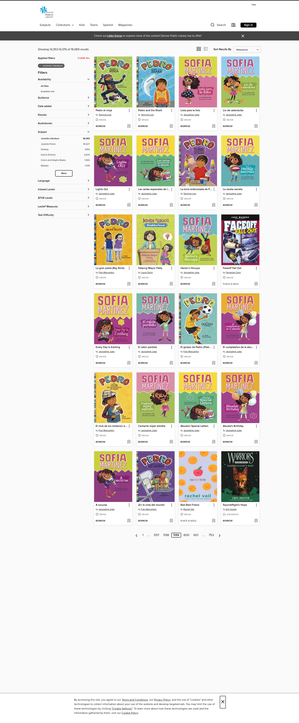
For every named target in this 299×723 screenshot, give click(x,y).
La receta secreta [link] (232, 189)
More (63, 173)
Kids (82, 25)
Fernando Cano (233, 272)
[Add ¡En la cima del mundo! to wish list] (171, 521)
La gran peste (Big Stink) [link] (110, 268)
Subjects (45, 25)
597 (156, 535)
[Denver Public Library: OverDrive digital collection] (46, 12)
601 (195, 535)
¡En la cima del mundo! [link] (151, 505)
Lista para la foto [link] (190, 110)
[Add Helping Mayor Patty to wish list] (171, 284)
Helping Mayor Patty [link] (150, 268)
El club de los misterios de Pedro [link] (111, 426)
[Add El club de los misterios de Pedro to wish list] (129, 442)
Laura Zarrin (147, 272)
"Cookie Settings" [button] (122, 708)
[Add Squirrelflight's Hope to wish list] (256, 521)
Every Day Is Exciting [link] (108, 347)
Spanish (108, 25)
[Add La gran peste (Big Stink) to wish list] (129, 284)
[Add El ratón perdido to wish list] (171, 363)
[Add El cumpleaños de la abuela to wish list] (256, 363)
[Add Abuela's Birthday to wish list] (256, 442)
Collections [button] (64, 25)
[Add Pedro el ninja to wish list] (129, 126)
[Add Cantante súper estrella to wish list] (171, 442)
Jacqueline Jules (191, 114)
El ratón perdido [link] (147, 347)
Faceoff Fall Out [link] (232, 268)
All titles (45, 86)
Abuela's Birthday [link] (233, 426)
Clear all (84, 58)
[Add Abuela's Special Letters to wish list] (213, 442)
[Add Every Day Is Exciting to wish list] (129, 363)
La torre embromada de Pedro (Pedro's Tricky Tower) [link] (196, 189)
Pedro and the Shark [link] (150, 110)
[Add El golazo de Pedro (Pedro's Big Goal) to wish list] (213, 363)
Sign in (248, 25)
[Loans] (233, 25)
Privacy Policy (162, 700)
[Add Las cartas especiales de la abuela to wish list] (171, 205)
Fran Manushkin (106, 272)
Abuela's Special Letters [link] (194, 426)
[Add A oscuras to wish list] (129, 521)
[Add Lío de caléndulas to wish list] (256, 126)
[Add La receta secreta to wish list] (256, 205)
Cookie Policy (130, 713)
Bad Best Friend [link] (189, 505)
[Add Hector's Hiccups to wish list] (213, 284)
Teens (94, 25)
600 (186, 535)
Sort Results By (222, 49)
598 (166, 535)
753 (211, 535)
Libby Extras (114, 36)
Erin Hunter (231, 509)
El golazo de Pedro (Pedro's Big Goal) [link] (196, 347)
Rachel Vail (188, 509)
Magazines (125, 25)
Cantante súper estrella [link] (151, 426)
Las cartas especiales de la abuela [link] (154, 189)
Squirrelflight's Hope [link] (235, 505)
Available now (48, 91)
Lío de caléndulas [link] (233, 110)
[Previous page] (136, 535)
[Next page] (219, 535)
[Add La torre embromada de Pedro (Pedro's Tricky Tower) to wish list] (213, 205)
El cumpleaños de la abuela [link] (239, 347)
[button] (217, 25)
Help (253, 4)
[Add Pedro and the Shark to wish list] (171, 126)
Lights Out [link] (102, 189)
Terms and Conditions (135, 700)
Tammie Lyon (105, 114)
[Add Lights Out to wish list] (129, 205)
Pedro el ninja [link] (104, 110)
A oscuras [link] (101, 505)
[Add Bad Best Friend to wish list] (213, 521)
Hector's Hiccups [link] (190, 268)
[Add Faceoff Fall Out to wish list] (256, 284)
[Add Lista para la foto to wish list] (213, 126)
